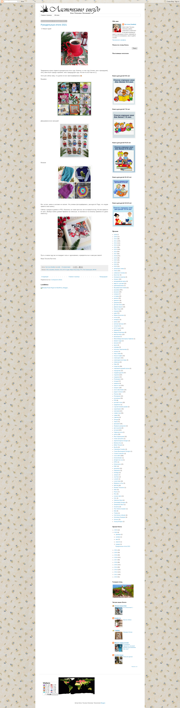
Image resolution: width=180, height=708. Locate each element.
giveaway (116, 468)
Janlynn (116, 475)
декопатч (116, 300)
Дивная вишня (118, 307)
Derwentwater (118, 458)
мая (117, 539)
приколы (116, 383)
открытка (116, 366)
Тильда (116, 419)
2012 (115, 243)
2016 (115, 251)
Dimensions (117, 464)
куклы (115, 322)
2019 (115, 258)
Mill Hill (94, 269)
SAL (115, 498)
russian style (117, 496)
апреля (118, 542)
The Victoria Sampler (120, 509)
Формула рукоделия (120, 426)
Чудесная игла (118, 432)
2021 (47, 269)
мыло (115, 345)
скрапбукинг (117, 409)
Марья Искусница (74, 269)
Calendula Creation (119, 449)
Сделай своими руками (121, 406)
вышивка (51, 269)
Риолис (116, 394)
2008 (115, 234)
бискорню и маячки (119, 277)
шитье (116, 434)
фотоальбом (117, 428)
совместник (117, 413)
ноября (118, 537)
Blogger (103, 703)
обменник (117, 362)
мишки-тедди (118, 341)
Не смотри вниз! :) (128, 607)
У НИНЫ (117, 630)
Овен (115, 364)
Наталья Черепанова (120, 349)
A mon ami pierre (119, 438)
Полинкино (117, 379)
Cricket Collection (119, 453)
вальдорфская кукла (120, 281)
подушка (116, 377)
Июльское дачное (128, 656)
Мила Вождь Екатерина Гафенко (123, 339)
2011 (115, 241)
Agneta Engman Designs (121, 440)
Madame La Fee (118, 483)
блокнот (116, 279)
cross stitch (117, 455)
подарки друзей (118, 372)
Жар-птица (117, 309)
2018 (115, 256)
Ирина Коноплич (119, 315)
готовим (116, 296)
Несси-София (118, 356)
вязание (57, 269)
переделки (117, 370)
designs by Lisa (118, 460)
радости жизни (118, 392)
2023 (115, 266)
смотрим (116, 411)
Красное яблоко (127, 619)
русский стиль (118, 402)
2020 (115, 260)
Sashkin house (119, 655)
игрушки (116, 311)
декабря (118, 534)
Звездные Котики (127, 632)
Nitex (115, 489)
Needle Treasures (119, 487)
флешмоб (117, 423)
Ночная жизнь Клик (120, 606)
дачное (116, 298)
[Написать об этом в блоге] (76, 267)
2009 (115, 236)
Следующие (44, 276)
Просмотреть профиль (119, 40)
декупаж (116, 302)
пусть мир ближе (119, 389)
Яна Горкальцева (87, 269)
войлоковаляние (119, 285)
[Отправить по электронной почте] (74, 267)
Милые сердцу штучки (122, 643)
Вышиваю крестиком (120, 287)
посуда (116, 381)
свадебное (117, 404)
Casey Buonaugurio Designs (122, 451)
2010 (115, 239)
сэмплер (116, 417)
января (118, 544)
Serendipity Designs (119, 502)
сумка (115, 415)
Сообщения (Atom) (56, 279)
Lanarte (116, 479)
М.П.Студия (66, 269)
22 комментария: (66, 267)
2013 (115, 245)
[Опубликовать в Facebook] (80, 267)
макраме (116, 330)
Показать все (134, 666)
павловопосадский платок (121, 368)
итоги (61, 269)
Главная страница (46, 15)
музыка (116, 343)
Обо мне (56, 15)
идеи (115, 313)
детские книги (118, 304)
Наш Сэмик (117, 353)
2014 (115, 247)
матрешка (117, 336)
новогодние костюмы (120, 360)
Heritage (116, 472)
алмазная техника (119, 273)
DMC (115, 466)
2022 (115, 264)
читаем (116, 430)
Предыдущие (104, 276)
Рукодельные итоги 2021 (54, 24)
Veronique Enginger (119, 517)
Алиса (116, 270)
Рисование (117, 396)
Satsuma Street (118, 500)
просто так (117, 385)
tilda (115, 511)
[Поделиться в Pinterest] (82, 267)
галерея (116, 294)
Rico (115, 494)
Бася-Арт (116, 275)
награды (116, 347)
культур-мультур (118, 324)
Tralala (116, 513)
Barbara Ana (117, 443)
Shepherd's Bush (119, 504)
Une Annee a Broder (120, 515)
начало (116, 351)
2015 (115, 249)
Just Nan (116, 477)
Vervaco (116, 519)
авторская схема (119, 268)
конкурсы (116, 319)
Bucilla (116, 447)
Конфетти (118, 618)
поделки (116, 375)
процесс (116, 387)
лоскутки (116, 326)
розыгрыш (117, 398)
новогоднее (117, 358)
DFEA (115, 462)
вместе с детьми (119, 283)
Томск (115, 421)
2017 (115, 253)
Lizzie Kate (117, 481)
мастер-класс (118, 334)
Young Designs (118, 521)
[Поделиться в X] (78, 267)
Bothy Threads (118, 445)
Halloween (117, 470)
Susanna (116, 506)
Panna (116, 492)
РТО (81, 269)
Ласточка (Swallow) (130, 24)
